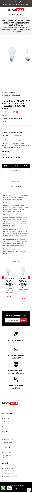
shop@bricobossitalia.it (23, 2)
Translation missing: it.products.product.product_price (7, 115)
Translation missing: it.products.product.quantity (7, 154)
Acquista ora (16, 171)
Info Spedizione (16, 187)
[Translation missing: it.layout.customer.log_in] (15, 15)
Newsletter (6, 424)
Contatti (5, 421)
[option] (12, 54)
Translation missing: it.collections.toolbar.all (15, 27)
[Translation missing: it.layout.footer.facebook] (16, 488)
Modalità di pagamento (10, 442)
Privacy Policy (7, 452)
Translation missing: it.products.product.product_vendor (7, 130)
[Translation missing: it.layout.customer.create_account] (17, 15)
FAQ (4, 426)
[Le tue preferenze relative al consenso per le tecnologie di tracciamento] (29, 490)
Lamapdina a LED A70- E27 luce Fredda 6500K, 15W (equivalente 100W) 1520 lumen (23, 283)
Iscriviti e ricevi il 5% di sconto (21, 4)
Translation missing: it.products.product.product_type (7, 138)
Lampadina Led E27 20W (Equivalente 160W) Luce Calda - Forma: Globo (9, 282)
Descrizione (15, 181)
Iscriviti (23, 320)
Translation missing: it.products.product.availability (7, 145)
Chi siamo (6, 418)
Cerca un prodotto (8, 437)
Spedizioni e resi (8, 439)
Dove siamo (7, 4)
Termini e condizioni (8, 458)
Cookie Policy (7, 455)
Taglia (4, 121)
